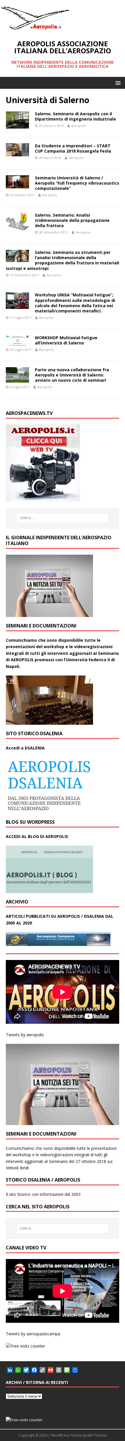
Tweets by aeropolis (25, 1034)
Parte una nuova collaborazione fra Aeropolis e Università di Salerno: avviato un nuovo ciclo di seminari (72, 375)
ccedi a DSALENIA (27, 748)
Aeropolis (78, 125)
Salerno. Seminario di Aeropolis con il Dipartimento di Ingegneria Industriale (75, 116)
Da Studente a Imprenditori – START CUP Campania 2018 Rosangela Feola (73, 148)
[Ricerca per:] (63, 518)
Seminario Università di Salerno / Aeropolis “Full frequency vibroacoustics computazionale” (77, 183)
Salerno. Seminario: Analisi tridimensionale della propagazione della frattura (72, 220)
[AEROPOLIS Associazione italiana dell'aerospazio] (35, 29)
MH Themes (97, 1435)
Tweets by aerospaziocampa (33, 1333)
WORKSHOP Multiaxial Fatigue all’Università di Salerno (66, 340)
